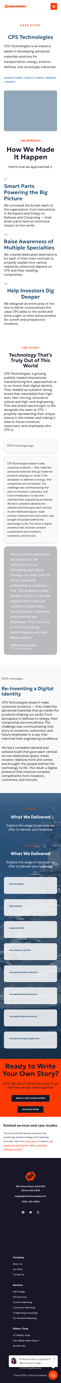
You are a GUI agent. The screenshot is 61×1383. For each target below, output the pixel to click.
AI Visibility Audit (21, 1335)
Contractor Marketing (24, 1307)
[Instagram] (38, 1212)
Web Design (19, 1291)
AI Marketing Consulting (25, 1312)
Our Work (18, 1269)
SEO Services (20, 1296)
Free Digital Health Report (26, 1340)
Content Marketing (22, 1302)
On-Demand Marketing (25, 1318)
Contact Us (18, 1274)
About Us (17, 1263)
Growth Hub (19, 1345)
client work (31, 1141)
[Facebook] (23, 1212)
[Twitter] (30, 1212)
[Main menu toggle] (54, 6)
